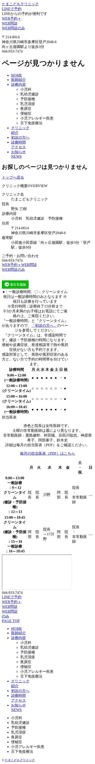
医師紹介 (18, 80)
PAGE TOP (11, 621)
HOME (16, 75)
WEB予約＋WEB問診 (19, 265)
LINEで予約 (11, 9)
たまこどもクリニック (20, 4)
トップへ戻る (13, 177)
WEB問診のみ (13, 28)
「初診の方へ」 (44, 325)
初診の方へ (20, 137)
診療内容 (18, 84)
